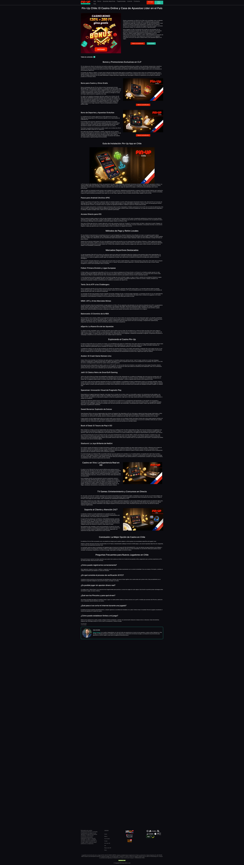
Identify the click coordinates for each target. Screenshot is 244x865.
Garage (105, 840)
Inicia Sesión (158, 2)
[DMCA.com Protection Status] (122, 860)
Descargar (150, 1)
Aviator (105, 834)
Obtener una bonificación (137, 43)
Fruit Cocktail (107, 838)
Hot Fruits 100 (107, 843)
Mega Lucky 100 (107, 847)
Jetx (105, 845)
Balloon (105, 836)
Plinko (105, 850)
